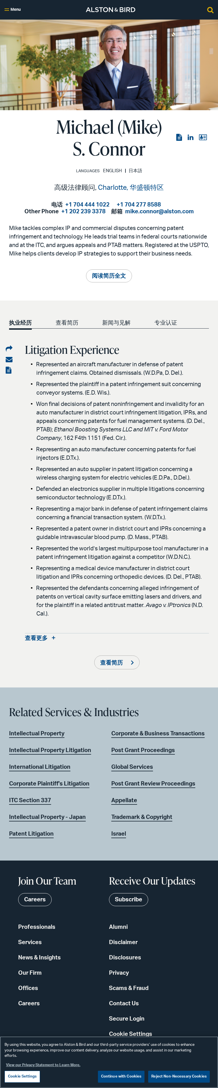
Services (30, 942)
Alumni (118, 927)
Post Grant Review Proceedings (153, 784)
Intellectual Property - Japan (47, 817)
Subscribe (128, 899)
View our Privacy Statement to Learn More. (43, 1065)
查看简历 (67, 323)
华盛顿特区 (147, 187)
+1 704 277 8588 (139, 205)
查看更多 (36, 638)
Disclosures (125, 958)
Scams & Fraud (128, 988)
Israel (118, 834)
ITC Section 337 (30, 800)
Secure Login (126, 1019)
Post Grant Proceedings (143, 750)
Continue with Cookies (121, 1076)
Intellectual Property (36, 733)
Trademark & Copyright (141, 817)
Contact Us (124, 1003)
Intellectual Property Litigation (50, 750)
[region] (109, 1062)
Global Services (132, 767)
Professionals (36, 927)
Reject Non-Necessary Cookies (179, 1076)
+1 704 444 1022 (87, 205)
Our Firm (30, 973)
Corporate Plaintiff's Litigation (49, 784)
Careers (29, 1003)
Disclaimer (123, 942)
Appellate (124, 800)
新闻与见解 (116, 323)
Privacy (119, 973)
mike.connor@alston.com (159, 211)
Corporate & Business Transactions (158, 733)
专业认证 (165, 323)
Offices (28, 988)
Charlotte (112, 187)
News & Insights (39, 958)
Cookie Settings (130, 1034)
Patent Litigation (31, 834)
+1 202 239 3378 (83, 211)
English (112, 171)
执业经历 (20, 323)
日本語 (135, 171)
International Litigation (39, 767)
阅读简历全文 (109, 276)
